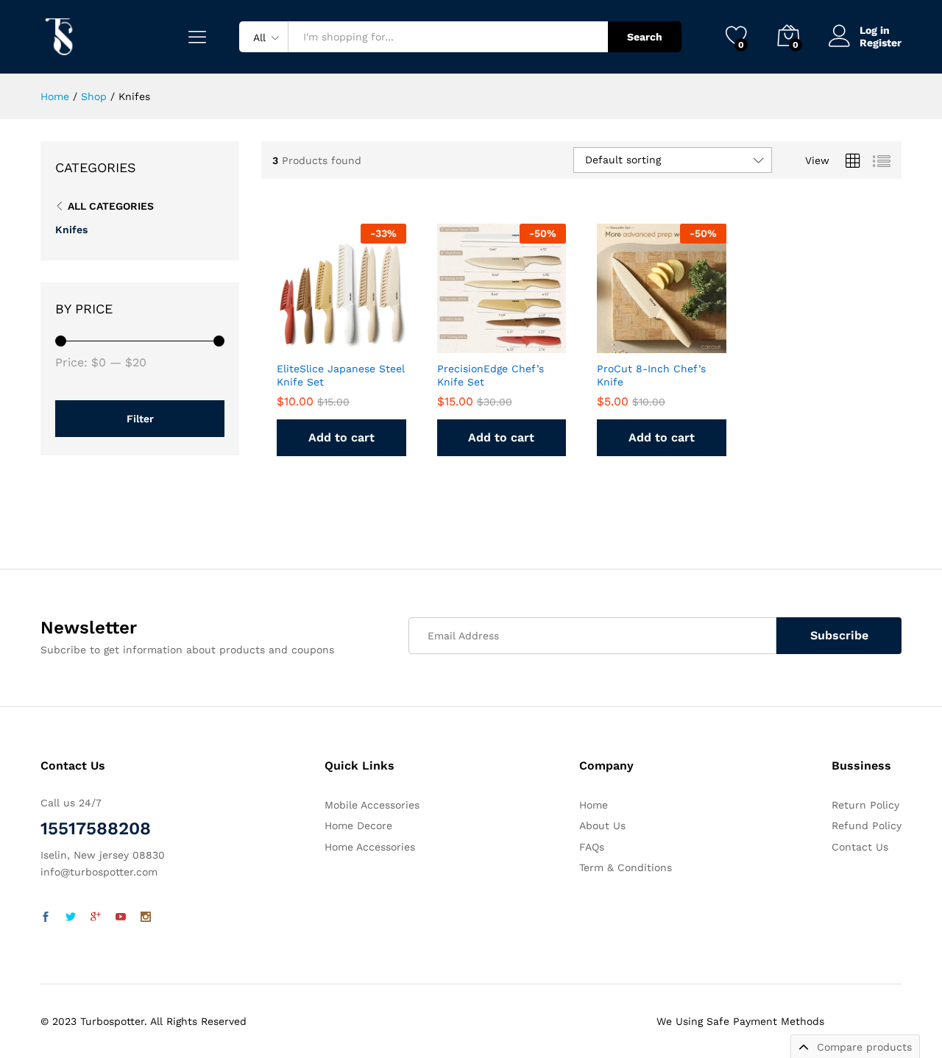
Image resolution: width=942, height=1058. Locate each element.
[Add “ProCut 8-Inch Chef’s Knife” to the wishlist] (657, 336)
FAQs (591, 847)
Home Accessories (370, 847)
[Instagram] (145, 917)
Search (644, 37)
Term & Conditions (625, 867)
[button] (371, 336)
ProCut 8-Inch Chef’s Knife (651, 375)
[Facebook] (45, 917)
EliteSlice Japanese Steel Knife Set (341, 375)
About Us (602, 825)
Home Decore (358, 825)
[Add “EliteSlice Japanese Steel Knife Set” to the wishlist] (337, 336)
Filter (140, 419)
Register (881, 43)
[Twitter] (70, 917)
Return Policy (865, 805)
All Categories (111, 206)
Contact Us (860, 847)
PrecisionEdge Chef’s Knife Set (490, 375)
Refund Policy (867, 825)
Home (593, 805)
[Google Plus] (95, 917)
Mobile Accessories (372, 805)
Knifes (71, 229)
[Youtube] (120, 917)
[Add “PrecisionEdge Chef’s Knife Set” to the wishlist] (497, 336)
